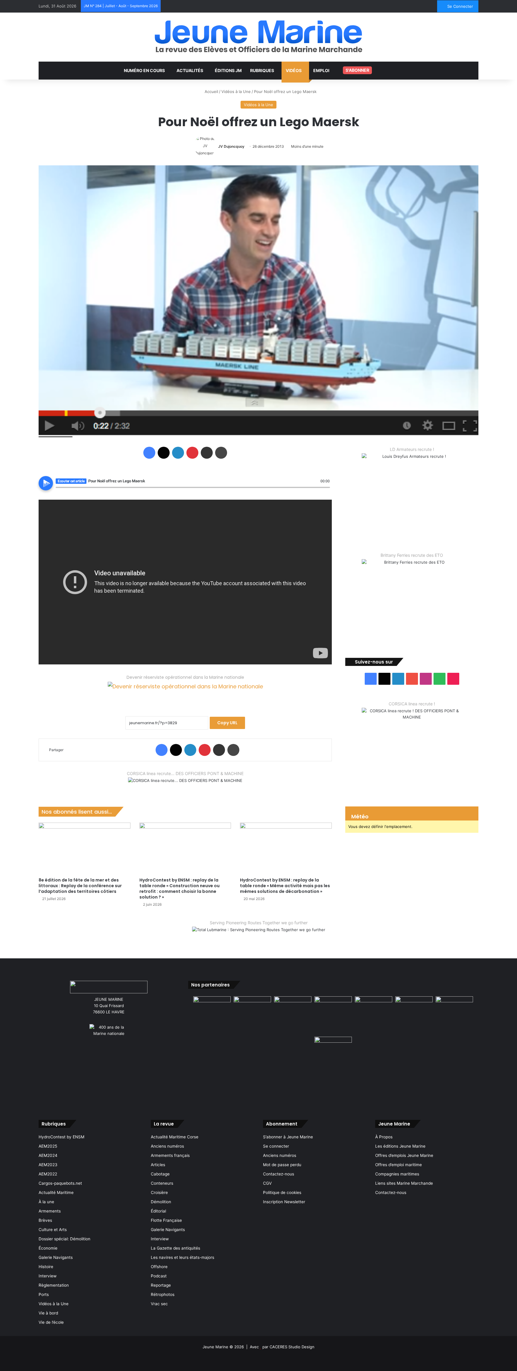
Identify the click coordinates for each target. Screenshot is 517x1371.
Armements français (170, 1155)
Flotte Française (166, 1220)
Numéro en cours (144, 70)
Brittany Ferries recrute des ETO (412, 555)
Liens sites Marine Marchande (404, 1183)
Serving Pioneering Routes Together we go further (259, 922)
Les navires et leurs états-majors (182, 1257)
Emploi (321, 70)
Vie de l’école (51, 1322)
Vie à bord (48, 1313)
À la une (46, 1201)
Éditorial (158, 1211)
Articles (158, 1164)
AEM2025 (48, 1146)
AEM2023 (48, 1164)
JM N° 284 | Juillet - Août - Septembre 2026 (121, 6)
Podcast (159, 1276)
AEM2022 (48, 1174)
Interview (48, 1276)
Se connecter (276, 1146)
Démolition (161, 1201)
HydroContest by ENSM (61, 1136)
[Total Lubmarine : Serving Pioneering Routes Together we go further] (258, 934)
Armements (50, 1211)
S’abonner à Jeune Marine (288, 1136)
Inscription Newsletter (284, 1201)
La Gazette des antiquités (175, 1248)
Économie (48, 1248)
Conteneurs (162, 1183)
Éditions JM (228, 70)
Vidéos (294, 70)
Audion (325, 490)
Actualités (190, 70)
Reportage (161, 1285)
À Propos (384, 1136)
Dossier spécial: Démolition (64, 1238)
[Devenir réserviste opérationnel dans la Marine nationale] (185, 691)
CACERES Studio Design (292, 1346)
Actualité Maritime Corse (174, 1136)
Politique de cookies (282, 1192)
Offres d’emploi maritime (398, 1164)
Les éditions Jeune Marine (400, 1146)
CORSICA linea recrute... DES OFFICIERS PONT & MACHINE (185, 773)
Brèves (45, 1220)
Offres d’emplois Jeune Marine (404, 1155)
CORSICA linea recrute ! (412, 703)
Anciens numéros (167, 1146)
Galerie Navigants (56, 1257)
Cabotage (160, 1174)
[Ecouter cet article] (46, 483)
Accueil (210, 91)
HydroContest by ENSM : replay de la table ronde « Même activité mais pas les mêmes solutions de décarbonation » (285, 885)
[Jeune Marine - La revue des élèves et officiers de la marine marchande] (258, 36)
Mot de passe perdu (282, 1164)
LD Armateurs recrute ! (412, 449)
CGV (267, 1183)
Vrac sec (159, 1303)
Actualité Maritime (56, 1192)
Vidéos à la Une (236, 91)
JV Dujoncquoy (231, 146)
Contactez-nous (278, 1174)
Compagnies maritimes (397, 1174)
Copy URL (227, 723)
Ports (44, 1294)
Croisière (159, 1192)
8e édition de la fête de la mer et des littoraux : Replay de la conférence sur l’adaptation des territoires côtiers (80, 885)
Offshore (159, 1266)
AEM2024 (48, 1155)
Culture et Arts (53, 1229)
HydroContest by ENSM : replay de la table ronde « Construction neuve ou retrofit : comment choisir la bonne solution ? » (179, 888)
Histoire (46, 1266)
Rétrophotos (162, 1294)
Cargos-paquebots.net (60, 1183)
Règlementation (54, 1285)
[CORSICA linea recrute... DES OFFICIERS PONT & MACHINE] (185, 784)
